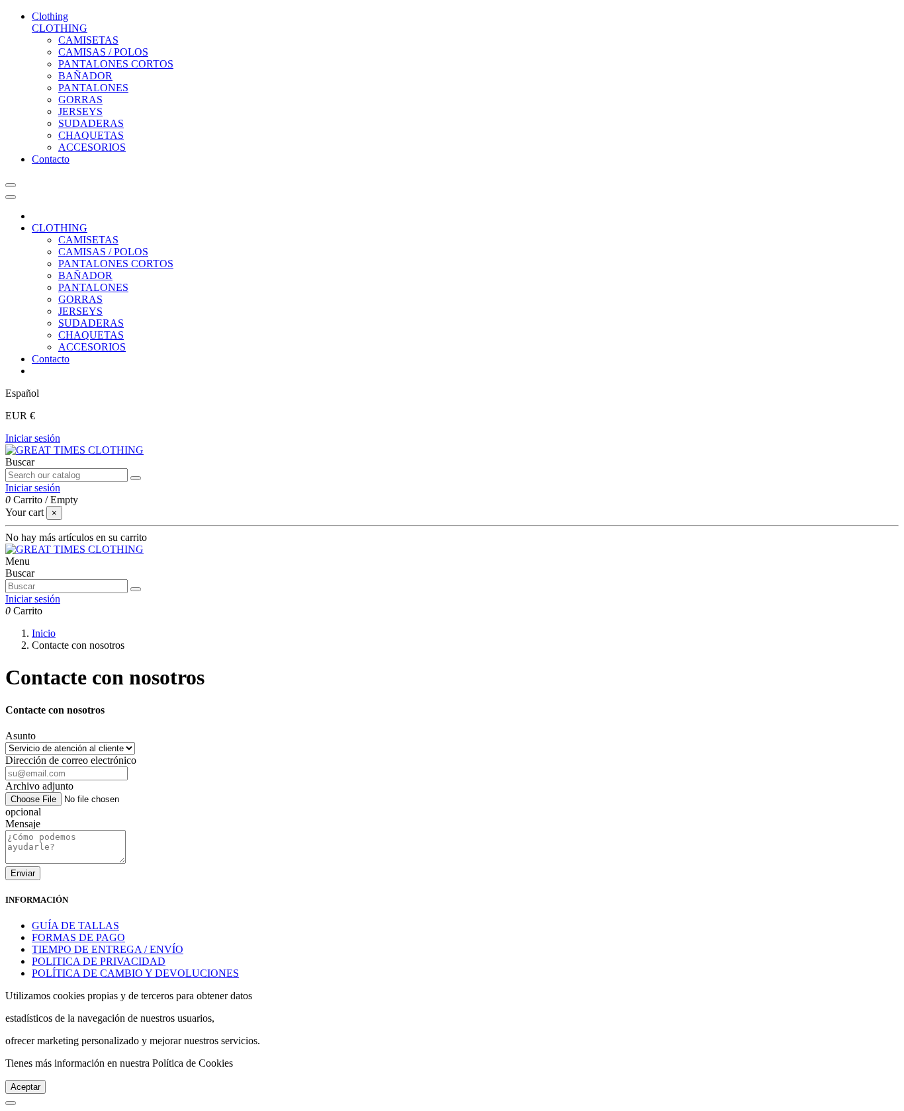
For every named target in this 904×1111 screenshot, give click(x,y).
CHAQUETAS (91, 135)
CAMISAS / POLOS (103, 52)
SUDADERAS (91, 123)
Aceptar (25, 1087)
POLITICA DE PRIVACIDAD (98, 961)
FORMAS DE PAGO (78, 937)
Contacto (50, 358)
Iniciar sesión (32, 438)
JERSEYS (80, 111)
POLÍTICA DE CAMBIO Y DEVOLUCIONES (135, 973)
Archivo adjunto (39, 786)
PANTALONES (93, 87)
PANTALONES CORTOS (115, 63)
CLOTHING (59, 28)
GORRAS (80, 99)
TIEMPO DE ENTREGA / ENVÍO (107, 949)
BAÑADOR (85, 75)
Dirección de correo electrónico (70, 760)
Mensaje (22, 823)
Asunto (20, 735)
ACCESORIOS (92, 147)
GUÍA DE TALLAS (75, 925)
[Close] (10, 197)
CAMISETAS (88, 40)
